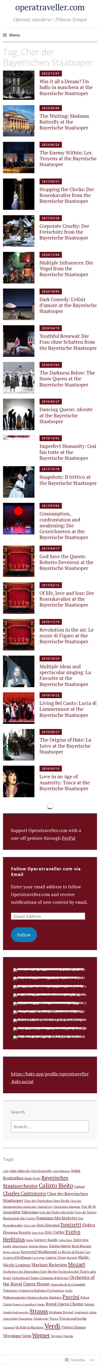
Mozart (76, 1264)
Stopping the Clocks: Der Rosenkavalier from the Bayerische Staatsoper (67, 195)
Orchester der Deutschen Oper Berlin (30, 1271)
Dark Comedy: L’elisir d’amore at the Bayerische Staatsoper (68, 305)
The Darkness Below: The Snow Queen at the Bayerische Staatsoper (67, 378)
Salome (89, 1304)
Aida (6, 1171)
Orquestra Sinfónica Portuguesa (41, 1290)
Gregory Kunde (46, 1240)
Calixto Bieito (56, 1185)
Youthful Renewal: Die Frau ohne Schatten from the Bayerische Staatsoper (68, 342)
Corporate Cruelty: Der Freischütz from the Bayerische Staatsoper (64, 232)
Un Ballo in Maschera (29, 1327)
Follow (24, 935)
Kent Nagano (81, 1246)
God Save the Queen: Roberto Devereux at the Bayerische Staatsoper (66, 562)
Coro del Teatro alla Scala (56, 1212)
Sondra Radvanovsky (16, 1312)
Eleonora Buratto (17, 1232)
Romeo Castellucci (25, 1304)
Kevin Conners (11, 1252)
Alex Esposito (41, 1170)
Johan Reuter (20, 1246)
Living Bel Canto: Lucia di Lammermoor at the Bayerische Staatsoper (68, 709)
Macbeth (72, 1257)
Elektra (88, 1225)
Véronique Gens (17, 1335)
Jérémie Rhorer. (38, 1246)
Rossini (41, 1304)
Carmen (79, 1187)
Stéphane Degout (61, 1312)
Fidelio (29, 1240)
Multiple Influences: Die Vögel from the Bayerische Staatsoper (66, 268)
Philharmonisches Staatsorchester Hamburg (32, 1298)
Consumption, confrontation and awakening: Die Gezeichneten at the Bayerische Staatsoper (64, 525)
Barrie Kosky (32, 1178)
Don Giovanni (48, 1225)
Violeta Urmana (73, 1327)
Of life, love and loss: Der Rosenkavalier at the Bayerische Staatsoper (67, 599)
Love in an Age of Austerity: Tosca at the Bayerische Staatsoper (65, 782)
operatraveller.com (50, 7)
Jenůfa (7, 1246)
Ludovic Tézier (56, 1258)
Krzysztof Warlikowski (39, 1251)
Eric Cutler (55, 1232)
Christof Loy (45, 1206)
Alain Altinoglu (20, 1171)
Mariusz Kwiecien (49, 1265)
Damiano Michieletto (56, 1218)
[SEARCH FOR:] (50, 1126)
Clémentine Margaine (66, 1206)
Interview (81, 1240)
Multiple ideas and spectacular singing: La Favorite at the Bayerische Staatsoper (65, 675)
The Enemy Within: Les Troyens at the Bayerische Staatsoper (68, 158)
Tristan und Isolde (73, 1318)
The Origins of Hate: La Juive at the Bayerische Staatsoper (65, 745)
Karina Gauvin (60, 1246)
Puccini (71, 1296)
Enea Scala (38, 1232)
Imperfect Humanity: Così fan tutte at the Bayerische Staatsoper (68, 452)
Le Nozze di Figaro (71, 1252)
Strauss (39, 1311)
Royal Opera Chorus (64, 1304)
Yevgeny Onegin (62, 1336)
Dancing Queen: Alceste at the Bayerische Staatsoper (66, 415)
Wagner (41, 1335)
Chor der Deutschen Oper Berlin (46, 1201)
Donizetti (70, 1224)
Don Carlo (30, 1225)
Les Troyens (38, 1257)
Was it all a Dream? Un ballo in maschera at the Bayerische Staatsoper (66, 87)
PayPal (68, 838)
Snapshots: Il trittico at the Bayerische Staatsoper (68, 480)
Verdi (52, 1326)
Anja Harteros (61, 1171)
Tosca (54, 1318)
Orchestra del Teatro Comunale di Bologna (40, 1278)
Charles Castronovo (24, 1193)
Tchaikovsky (41, 1318)
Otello (68, 1290)
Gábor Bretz (66, 1240)
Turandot (9, 1327)
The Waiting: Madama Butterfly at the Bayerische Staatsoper (64, 122)
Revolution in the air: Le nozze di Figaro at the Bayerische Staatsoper (67, 635)
